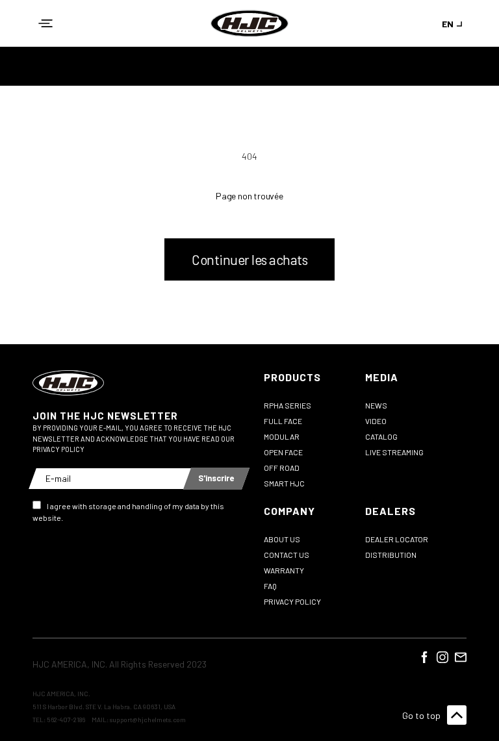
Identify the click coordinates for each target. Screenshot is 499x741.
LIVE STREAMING (394, 452)
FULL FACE (283, 420)
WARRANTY (284, 570)
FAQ (270, 585)
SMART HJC (284, 483)
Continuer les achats (249, 259)
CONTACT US (286, 554)
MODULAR (282, 436)
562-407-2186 (66, 719)
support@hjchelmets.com (148, 719)
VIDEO (376, 420)
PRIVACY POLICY (292, 601)
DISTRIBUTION (390, 554)
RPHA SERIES (287, 405)
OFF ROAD (282, 467)
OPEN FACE (283, 452)
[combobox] (454, 24)
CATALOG (381, 436)
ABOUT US (282, 539)
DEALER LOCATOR (396, 539)
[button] (45, 23)
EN (448, 23)
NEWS (376, 405)
